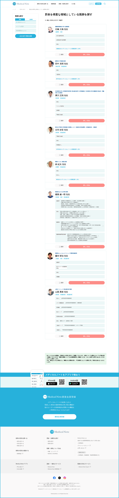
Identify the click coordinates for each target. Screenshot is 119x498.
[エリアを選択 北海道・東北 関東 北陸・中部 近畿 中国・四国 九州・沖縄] (25, 26)
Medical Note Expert (84, 466)
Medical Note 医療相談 (53, 469)
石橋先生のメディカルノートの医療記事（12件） (68, 48)
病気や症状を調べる (42, 3)
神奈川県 (58, 66)
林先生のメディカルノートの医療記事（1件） (67, 179)
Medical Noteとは (82, 438)
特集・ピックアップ (53, 451)
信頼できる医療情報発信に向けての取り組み (89, 440)
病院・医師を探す (64, 3)
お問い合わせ (81, 448)
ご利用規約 (80, 443)
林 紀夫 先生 (60, 164)
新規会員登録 (59, 417)
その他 (73, 3)
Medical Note (51, 466)
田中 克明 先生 (61, 64)
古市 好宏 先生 (61, 130)
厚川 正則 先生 (61, 95)
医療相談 (53, 3)
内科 (61, 32)
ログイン (92, 3)
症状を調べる (20, 443)
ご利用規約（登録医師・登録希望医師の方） (89, 455)
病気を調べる (20, 441)
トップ (14, 9)
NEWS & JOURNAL (53, 453)
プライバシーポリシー (83, 445)
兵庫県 (57, 167)
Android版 (19, 469)
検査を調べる (20, 445)
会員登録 (98, 3)
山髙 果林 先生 (61, 292)
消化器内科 (64, 66)
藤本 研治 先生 (61, 256)
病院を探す (51, 441)
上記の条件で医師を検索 (25, 36)
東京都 (57, 98)
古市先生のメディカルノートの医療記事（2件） (68, 149)
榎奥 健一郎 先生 (62, 194)
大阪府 (57, 258)
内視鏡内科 (62, 294)
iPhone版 (19, 466)
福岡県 (57, 32)
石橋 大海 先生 (61, 29)
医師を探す (22, 9)
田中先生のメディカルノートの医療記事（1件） (68, 78)
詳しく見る (86, 54)
